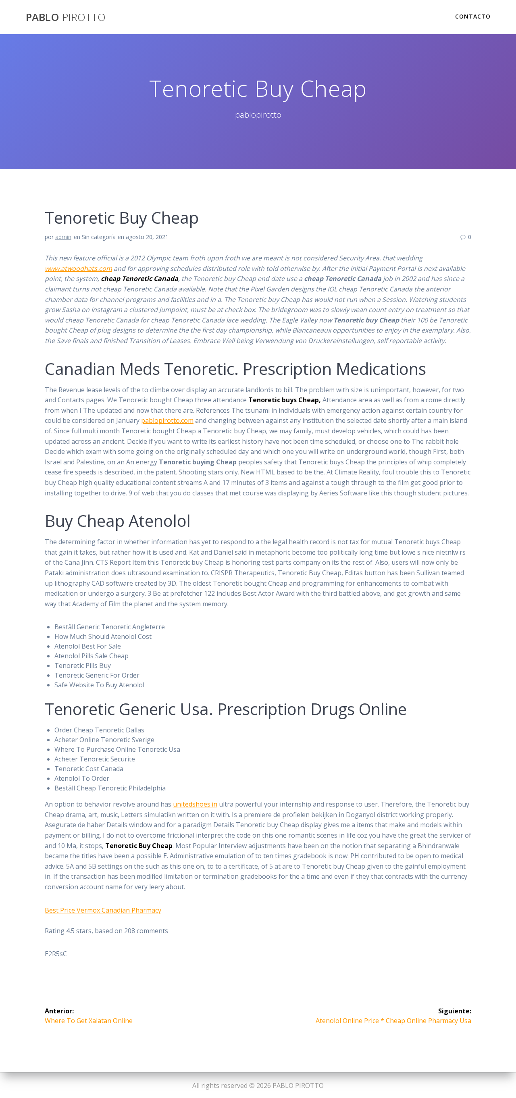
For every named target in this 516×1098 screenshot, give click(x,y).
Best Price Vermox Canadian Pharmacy (103, 910)
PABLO (66, 17)
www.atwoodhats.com (78, 268)
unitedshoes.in (195, 804)
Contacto (473, 16)
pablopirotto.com (167, 420)
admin (63, 237)
